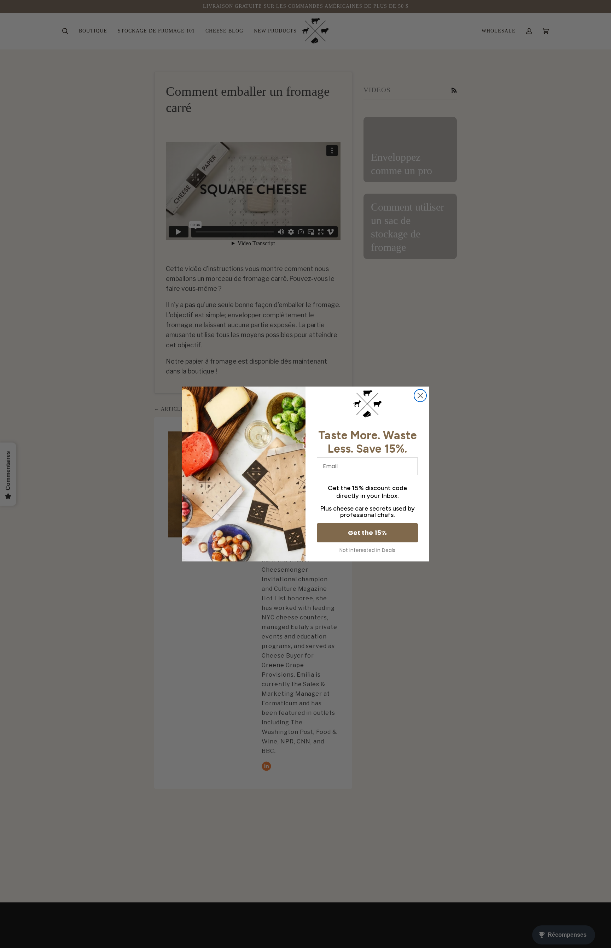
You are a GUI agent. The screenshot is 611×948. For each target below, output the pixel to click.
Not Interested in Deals (367, 550)
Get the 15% (367, 532)
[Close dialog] (420, 395)
